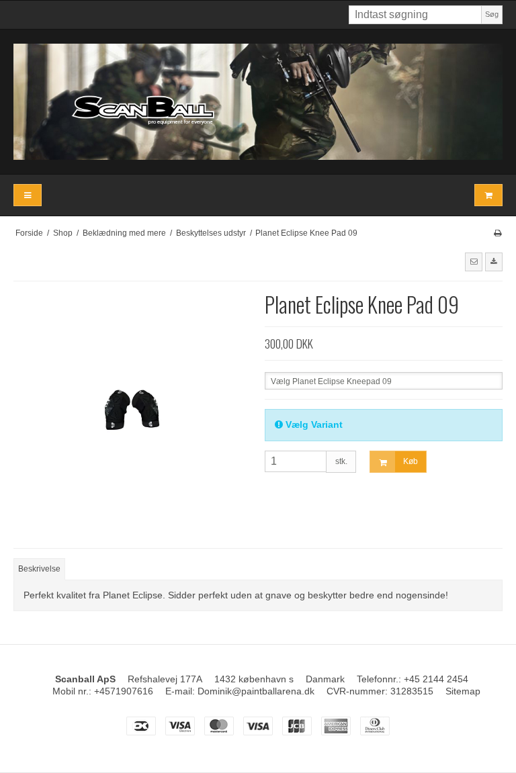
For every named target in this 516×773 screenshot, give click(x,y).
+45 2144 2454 (436, 679)
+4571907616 (123, 691)
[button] (473, 262)
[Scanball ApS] (258, 102)
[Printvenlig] (497, 233)
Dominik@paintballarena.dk (256, 691)
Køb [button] (410, 461)
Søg (492, 14)
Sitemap (462, 691)
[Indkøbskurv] (488, 195)
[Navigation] (27, 195)
